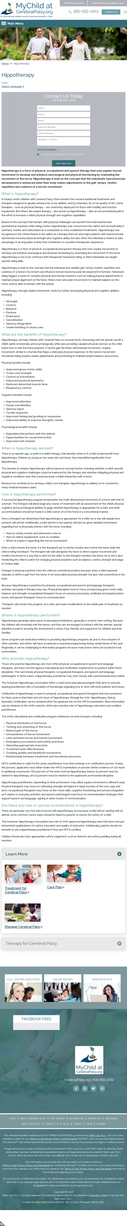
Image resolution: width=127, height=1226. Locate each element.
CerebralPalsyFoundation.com (107, 3)
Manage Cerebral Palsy (23, 927)
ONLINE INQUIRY (63, 979)
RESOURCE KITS (102, 979)
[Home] (26, 10)
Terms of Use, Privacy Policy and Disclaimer (53, 1138)
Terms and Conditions (47, 149)
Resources (111, 1118)
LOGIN (89, 1124)
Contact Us (111, 12)
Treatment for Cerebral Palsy (16, 890)
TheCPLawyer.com (73, 3)
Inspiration (94, 1118)
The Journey (57, 1118)
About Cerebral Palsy (33, 1118)
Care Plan (54, 887)
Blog (66, 1124)
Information (76, 1118)
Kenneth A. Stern (99, 1195)
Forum (77, 1124)
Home (5, 63)
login (2, 1223)
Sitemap (101, 1124)
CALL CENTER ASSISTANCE (23, 979)
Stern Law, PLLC (97, 1135)
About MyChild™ (31, 1124)
